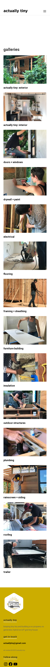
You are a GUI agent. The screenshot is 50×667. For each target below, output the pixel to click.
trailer (7, 572)
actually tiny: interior (15, 125)
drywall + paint (11, 199)
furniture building (13, 348)
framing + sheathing (15, 311)
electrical (8, 236)
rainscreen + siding (14, 497)
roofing (7, 534)
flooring (8, 273)
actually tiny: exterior (15, 87)
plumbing (8, 460)
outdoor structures (14, 422)
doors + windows (13, 162)
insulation (9, 385)
